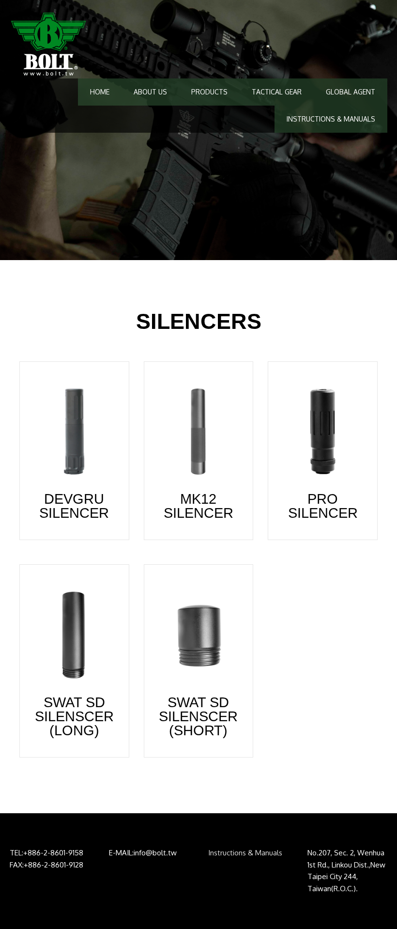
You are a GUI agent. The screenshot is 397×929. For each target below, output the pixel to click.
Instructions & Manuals (245, 852)
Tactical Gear (277, 92)
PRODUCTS (209, 92)
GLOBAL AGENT (350, 92)
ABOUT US (150, 92)
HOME (99, 92)
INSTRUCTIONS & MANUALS (331, 119)
